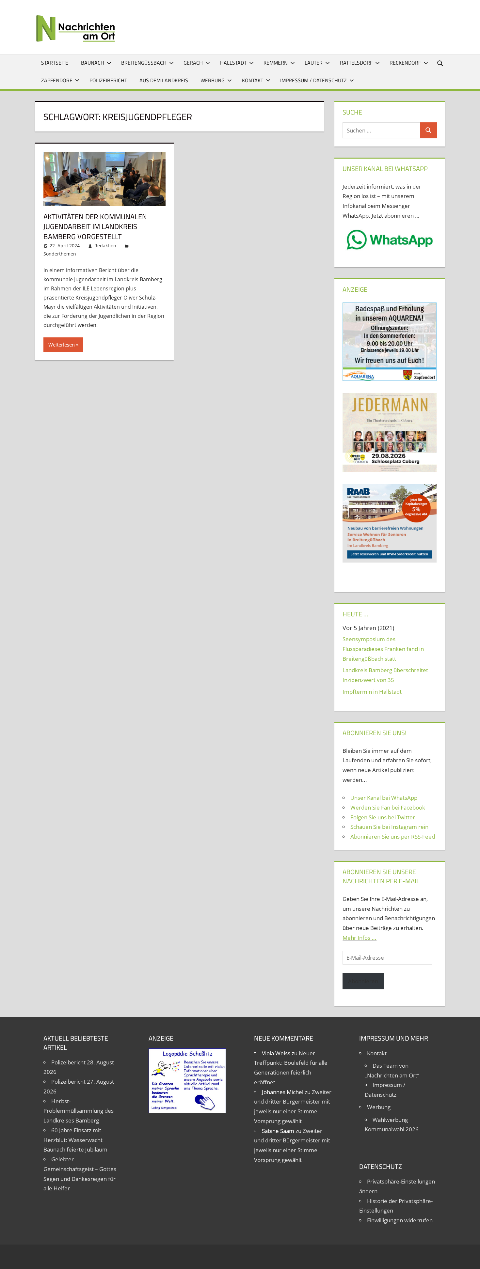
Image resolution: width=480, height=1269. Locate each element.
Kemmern (276, 63)
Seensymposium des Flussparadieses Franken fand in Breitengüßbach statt (383, 648)
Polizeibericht (108, 80)
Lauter (314, 63)
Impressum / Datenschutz (313, 80)
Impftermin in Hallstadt (372, 691)
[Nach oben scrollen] (469, 1258)
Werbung (212, 80)
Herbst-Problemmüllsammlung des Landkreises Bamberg (78, 1110)
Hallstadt (233, 63)
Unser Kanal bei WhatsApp (383, 797)
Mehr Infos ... (359, 937)
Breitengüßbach (144, 63)
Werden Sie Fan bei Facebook (387, 807)
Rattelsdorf (356, 63)
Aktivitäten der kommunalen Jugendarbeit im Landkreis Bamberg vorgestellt (95, 226)
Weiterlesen (61, 344)
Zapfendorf (56, 80)
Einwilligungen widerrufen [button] (400, 1220)
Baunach (92, 63)
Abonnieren (363, 981)
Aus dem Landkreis (163, 80)
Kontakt (252, 80)
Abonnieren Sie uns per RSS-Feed (392, 836)
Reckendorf (405, 63)
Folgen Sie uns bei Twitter (382, 817)
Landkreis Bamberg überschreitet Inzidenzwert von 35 (385, 675)
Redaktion (105, 245)
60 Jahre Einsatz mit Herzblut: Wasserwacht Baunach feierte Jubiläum (75, 1139)
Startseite (54, 63)
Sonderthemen (59, 254)
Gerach (193, 63)
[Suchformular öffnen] (440, 62)
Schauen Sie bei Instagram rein (389, 826)
